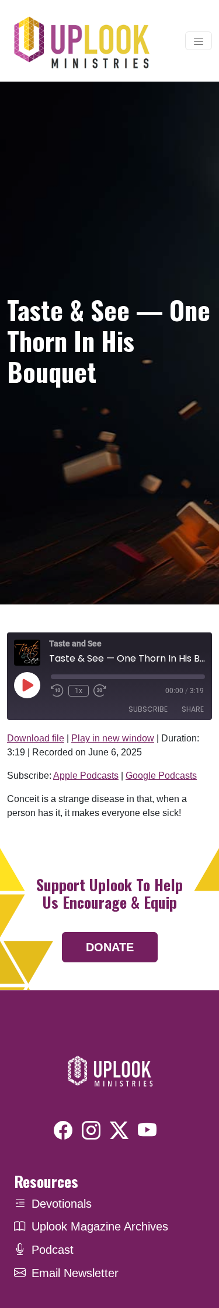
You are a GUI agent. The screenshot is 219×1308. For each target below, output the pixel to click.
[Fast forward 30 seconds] (99, 690)
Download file (35, 738)
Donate (110, 947)
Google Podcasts (161, 775)
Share (193, 709)
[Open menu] (198, 40)
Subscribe (148, 709)
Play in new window (112, 738)
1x (78, 691)
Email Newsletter (75, 1273)
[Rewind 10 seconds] (57, 690)
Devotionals (62, 1203)
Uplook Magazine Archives (100, 1226)
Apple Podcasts (86, 775)
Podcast (53, 1249)
